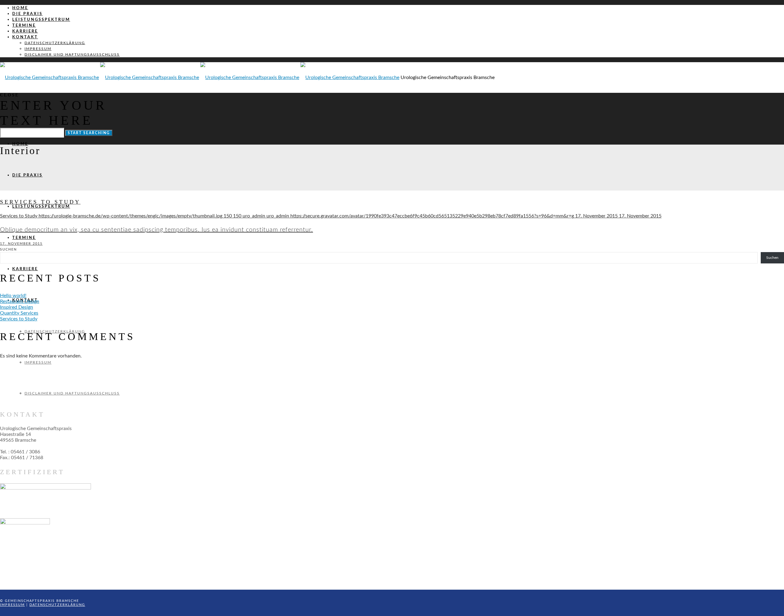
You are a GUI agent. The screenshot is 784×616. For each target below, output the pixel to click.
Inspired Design (16, 307)
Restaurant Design (19, 301)
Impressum (12, 605)
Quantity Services (19, 313)
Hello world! (13, 295)
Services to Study (18, 318)
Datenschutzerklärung (57, 605)
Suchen (8, 249)
